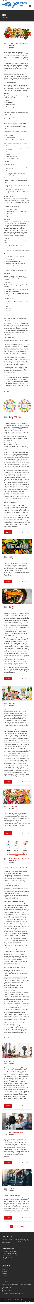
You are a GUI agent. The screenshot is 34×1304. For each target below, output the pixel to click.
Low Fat (11, 607)
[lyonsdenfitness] (14, 6)
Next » (22, 1226)
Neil (16, 47)
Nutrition (5, 1269)
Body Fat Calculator (8, 1258)
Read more (8, 532)
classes (5, 1271)
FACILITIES (6, 1275)
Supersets (12, 1061)
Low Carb (12, 703)
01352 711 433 (8, 1288)
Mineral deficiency (15, 417)
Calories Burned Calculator (10, 1256)
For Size (11, 1188)
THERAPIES (6, 1273)
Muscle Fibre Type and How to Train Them (19, 860)
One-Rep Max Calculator (10, 1251)
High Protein (13, 806)
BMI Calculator (7, 1260)
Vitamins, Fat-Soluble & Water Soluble (19, 44)
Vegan (11, 557)
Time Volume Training (16, 1132)
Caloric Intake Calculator (10, 1253)
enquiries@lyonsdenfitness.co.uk (13, 1293)
